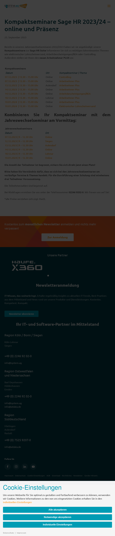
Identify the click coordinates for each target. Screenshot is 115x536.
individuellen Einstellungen (17, 502)
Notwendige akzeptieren (57, 517)
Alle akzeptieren (58, 509)
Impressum (21, 533)
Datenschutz (8, 533)
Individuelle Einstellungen (57, 524)
